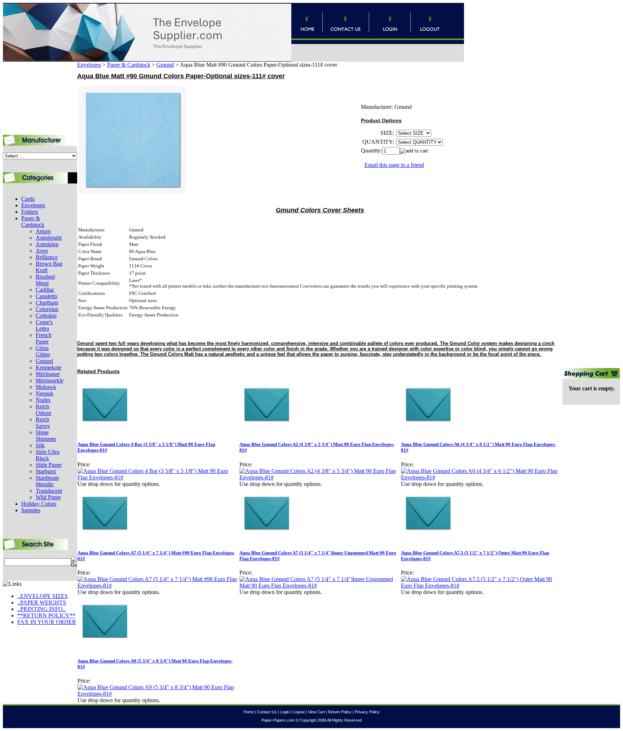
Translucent (49, 491)
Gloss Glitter (43, 351)
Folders (29, 212)
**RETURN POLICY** (46, 615)
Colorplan (47, 309)
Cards (28, 199)
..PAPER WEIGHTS (41, 602)
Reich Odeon (43, 409)
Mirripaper (48, 374)
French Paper (44, 338)
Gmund (44, 361)
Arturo (43, 231)
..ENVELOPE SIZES (42, 596)
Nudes (43, 400)
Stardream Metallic (47, 481)
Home (248, 712)
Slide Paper (49, 465)
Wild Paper (48, 497)
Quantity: (371, 150)
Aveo (42, 251)
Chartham (47, 303)
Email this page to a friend (394, 165)
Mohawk (46, 387)
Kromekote (48, 367)
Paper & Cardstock (32, 221)
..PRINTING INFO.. (41, 609)
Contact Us (267, 712)
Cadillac (45, 290)
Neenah (44, 393)
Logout (299, 712)
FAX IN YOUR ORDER (46, 622)
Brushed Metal (45, 280)
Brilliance (47, 257)
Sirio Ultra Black (47, 455)
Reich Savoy (43, 422)
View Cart (316, 712)
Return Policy (340, 712)
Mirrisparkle (49, 380)
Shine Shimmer (46, 435)
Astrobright (49, 238)
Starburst (46, 471)
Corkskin (46, 316)
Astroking (47, 244)
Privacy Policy (367, 712)
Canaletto (46, 296)
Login (285, 712)
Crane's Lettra (44, 325)
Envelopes (33, 205)
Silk (40, 445)
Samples (30, 510)
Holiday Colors (38, 504)
